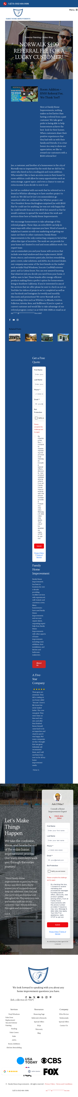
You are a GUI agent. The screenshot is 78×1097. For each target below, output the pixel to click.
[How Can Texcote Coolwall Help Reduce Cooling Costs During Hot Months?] (31, 335)
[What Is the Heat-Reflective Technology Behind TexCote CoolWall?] (14, 335)
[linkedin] (30, 997)
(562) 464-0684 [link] (23, 1090)
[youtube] (14, 320)
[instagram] (17, 320)
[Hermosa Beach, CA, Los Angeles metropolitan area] (18, 9)
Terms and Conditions (64, 1084)
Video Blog (48, 37)
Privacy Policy (50, 1084)
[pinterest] (50, 997)
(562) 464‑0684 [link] (22, 4)
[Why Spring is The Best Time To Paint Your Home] (47, 335)
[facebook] (10, 320)
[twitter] (34, 997)
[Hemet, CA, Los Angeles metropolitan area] (38, 968)
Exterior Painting (33, 37)
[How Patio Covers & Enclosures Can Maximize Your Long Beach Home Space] (63, 335)
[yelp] (42, 997)
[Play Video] (24, 93)
